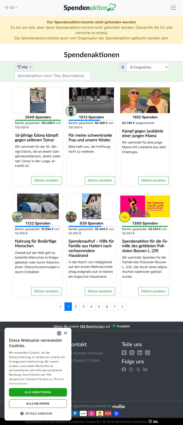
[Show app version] (180, 422)
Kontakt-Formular (88, 353)
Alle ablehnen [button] (37, 403)
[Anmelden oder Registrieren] (6, 7)
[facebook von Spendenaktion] (124, 369)
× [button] (65, 333)
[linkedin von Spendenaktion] (145, 369)
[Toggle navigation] (173, 7)
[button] (124, 352)
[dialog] (37, 374)
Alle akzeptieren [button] (38, 392)
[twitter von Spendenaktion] (138, 369)
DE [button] (12, 8)
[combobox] (59, 333)
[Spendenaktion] (90, 7)
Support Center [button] (86, 360)
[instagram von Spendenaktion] (131, 369)
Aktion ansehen (46, 180)
